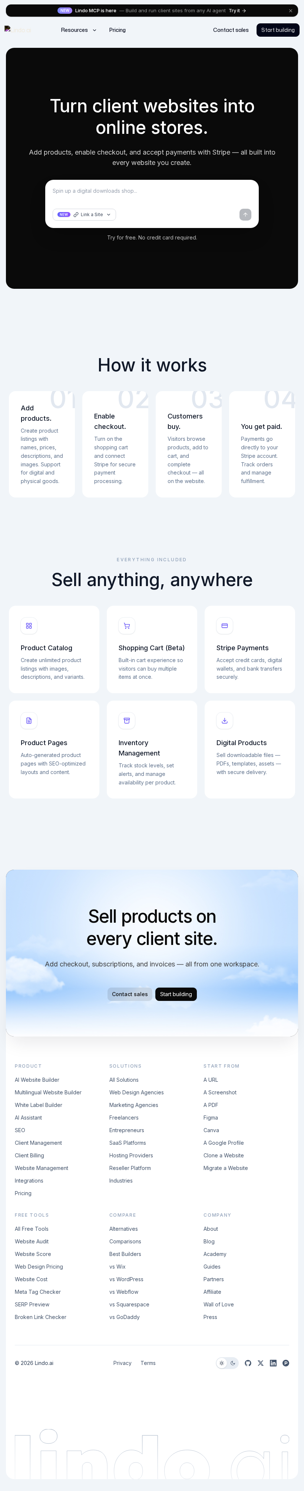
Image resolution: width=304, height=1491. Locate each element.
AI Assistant (28, 1117)
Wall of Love (219, 1304)
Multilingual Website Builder (48, 1092)
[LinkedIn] (273, 1363)
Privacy (122, 1363)
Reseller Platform (130, 1168)
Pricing (23, 1193)
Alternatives (123, 1229)
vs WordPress (126, 1279)
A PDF (211, 1105)
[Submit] (245, 215)
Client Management (38, 1143)
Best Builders (125, 1254)
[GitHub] (248, 1363)
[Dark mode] (233, 1363)
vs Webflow (123, 1292)
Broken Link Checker (40, 1317)
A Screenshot (220, 1092)
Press (210, 1317)
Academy (215, 1254)
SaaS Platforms (127, 1143)
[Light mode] (222, 1363)
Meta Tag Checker (38, 1292)
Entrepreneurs (126, 1130)
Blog (209, 1241)
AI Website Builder (37, 1080)
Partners (214, 1279)
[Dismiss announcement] (290, 10)
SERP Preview (32, 1304)
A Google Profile (224, 1143)
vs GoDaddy (124, 1317)
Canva (211, 1130)
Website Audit (32, 1241)
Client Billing (29, 1155)
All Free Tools (32, 1229)
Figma (211, 1117)
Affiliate (212, 1292)
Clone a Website (224, 1155)
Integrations (29, 1180)
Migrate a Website (226, 1168)
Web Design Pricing (39, 1266)
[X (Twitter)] (260, 1363)
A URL (211, 1080)
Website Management (41, 1168)
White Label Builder (38, 1105)
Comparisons (125, 1241)
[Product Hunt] (285, 1363)
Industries (121, 1180)
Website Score (33, 1254)
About (211, 1229)
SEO (20, 1130)
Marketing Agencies (133, 1105)
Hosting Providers (131, 1155)
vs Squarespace (129, 1304)
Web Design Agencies (136, 1092)
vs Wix (117, 1266)
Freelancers (124, 1117)
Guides (212, 1266)
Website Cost (31, 1279)
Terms (148, 1363)
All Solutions (124, 1080)
